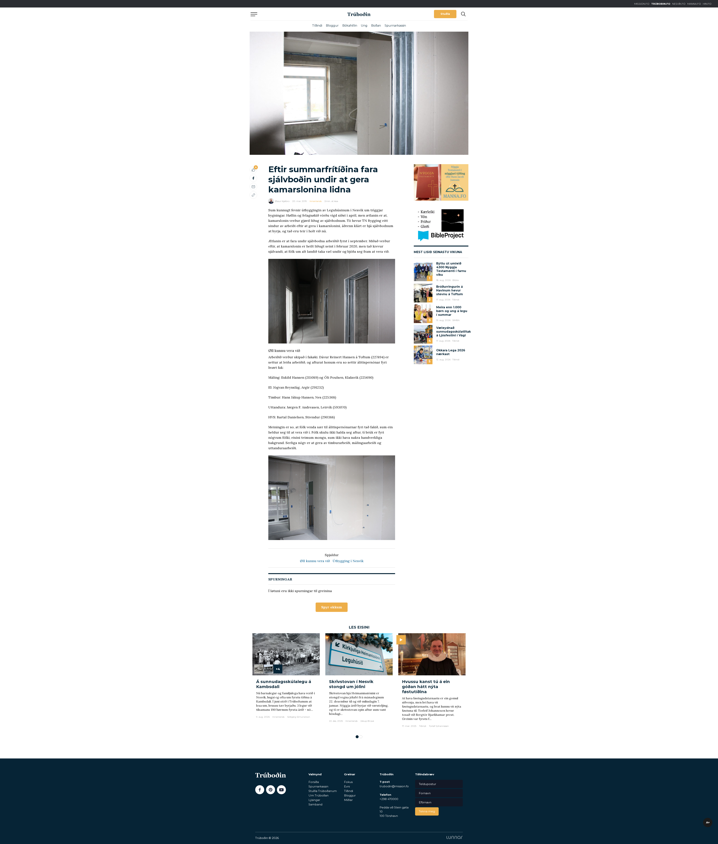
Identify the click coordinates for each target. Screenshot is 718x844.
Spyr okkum (331, 607)
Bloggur (332, 25)
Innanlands (316, 201)
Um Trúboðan (319, 795)
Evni (347, 786)
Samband (315, 804)
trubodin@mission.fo (394, 786)
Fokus (348, 782)
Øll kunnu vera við (315, 561)
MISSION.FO (641, 3)
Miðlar (348, 800)
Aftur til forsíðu (285, 14)
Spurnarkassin (395, 25)
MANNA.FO (694, 3)
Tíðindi (317, 25)
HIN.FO (707, 3)
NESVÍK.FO (678, 3)
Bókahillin (349, 25)
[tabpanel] (286, 682)
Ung (364, 25)
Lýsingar (314, 800)
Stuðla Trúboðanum (323, 791)
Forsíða (314, 782)
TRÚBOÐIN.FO (660, 3)
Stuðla (445, 14)
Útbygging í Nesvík (348, 561)
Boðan (376, 25)
